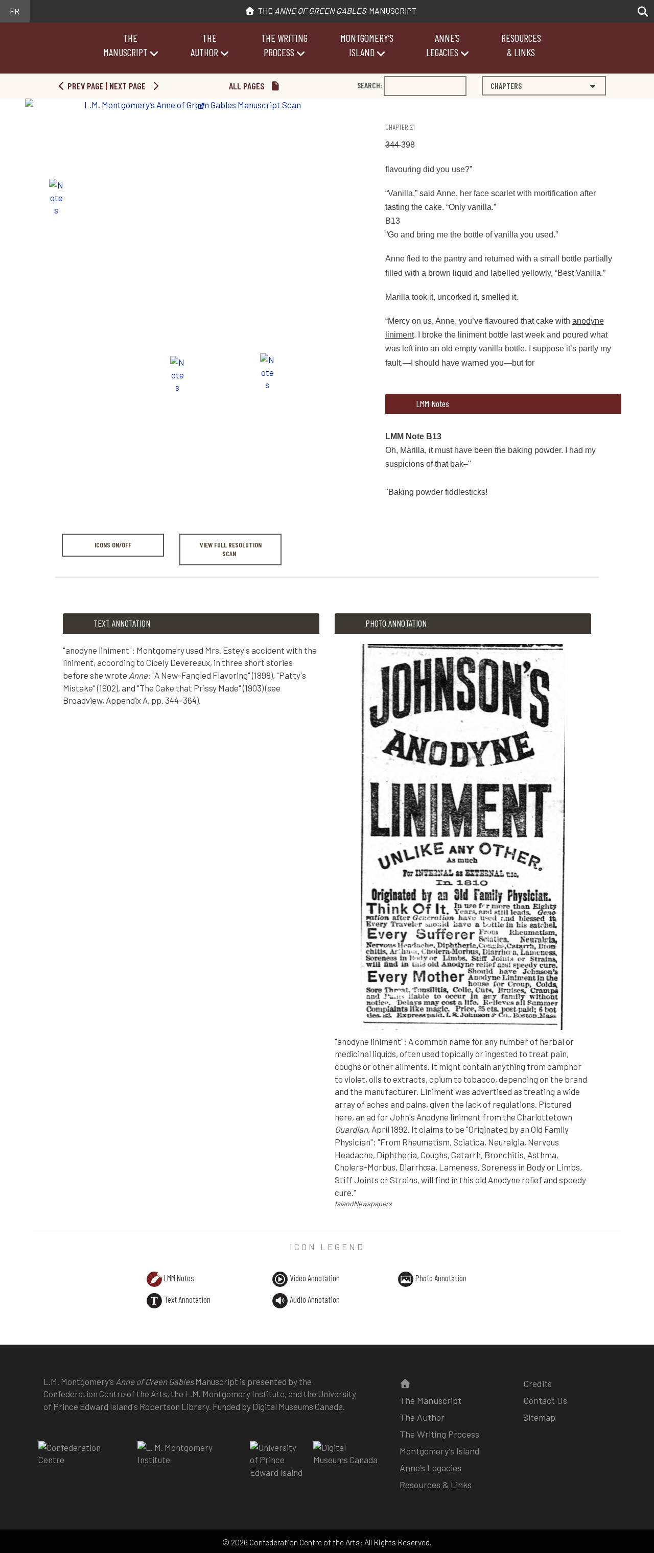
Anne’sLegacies (443, 45)
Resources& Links (521, 45)
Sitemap (539, 1417)
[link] (386, 108)
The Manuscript (335, 10)
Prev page (84, 85)
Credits (537, 1383)
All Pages (248, 85)
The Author (422, 1417)
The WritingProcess (284, 45)
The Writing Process (439, 1434)
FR (14, 11)
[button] (640, 12)
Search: (369, 85)
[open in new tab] (82, 1460)
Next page (128, 85)
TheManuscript (125, 45)
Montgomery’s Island (440, 1450)
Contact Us (545, 1400)
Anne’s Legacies (430, 1467)
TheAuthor (204, 45)
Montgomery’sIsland (366, 45)
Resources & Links (436, 1484)
